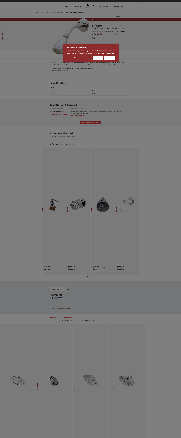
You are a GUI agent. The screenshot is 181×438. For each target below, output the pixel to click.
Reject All (98, 57)
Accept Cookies (110, 57)
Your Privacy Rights (72, 57)
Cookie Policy (101, 53)
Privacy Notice (110, 53)
